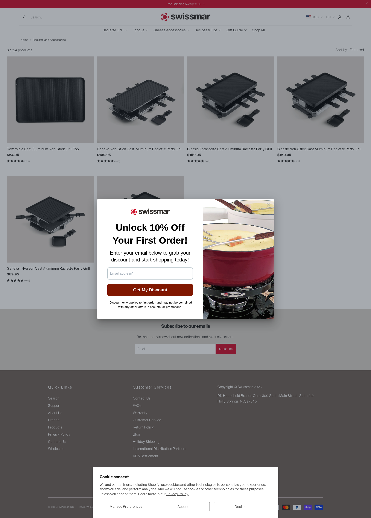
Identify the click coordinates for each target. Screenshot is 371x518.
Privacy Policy (177, 494)
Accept (183, 507)
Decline (241, 507)
